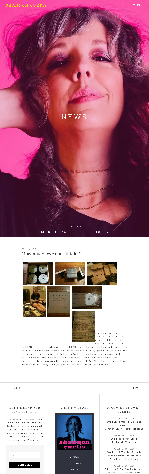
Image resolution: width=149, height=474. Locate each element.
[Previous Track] (41, 235)
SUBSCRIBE (25, 465)
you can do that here (69, 364)
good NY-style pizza (109, 350)
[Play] (48, 235)
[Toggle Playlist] (105, 235)
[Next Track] (55, 235)
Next (138, 387)
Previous (26, 387)
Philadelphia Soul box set (72, 354)
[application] (74, 230)
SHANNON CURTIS (26, 5)
